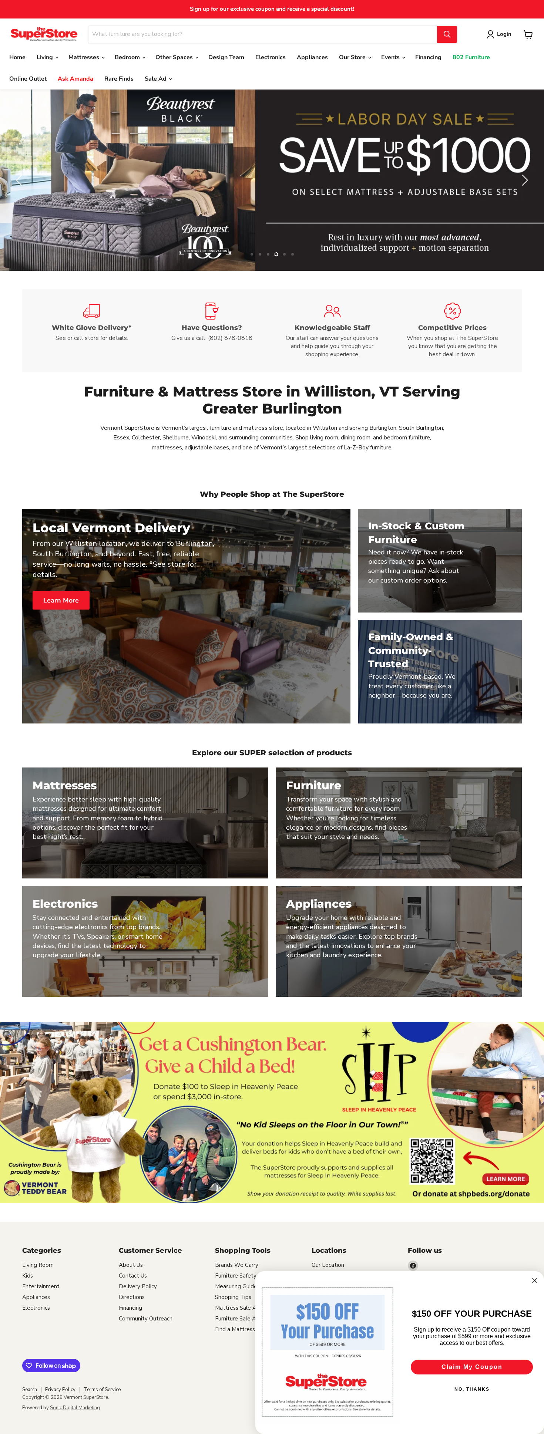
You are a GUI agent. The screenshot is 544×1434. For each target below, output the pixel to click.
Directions (132, 1297)
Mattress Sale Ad (237, 1308)
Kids (27, 1275)
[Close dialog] (534, 1280)
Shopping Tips (233, 1297)
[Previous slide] (20, 180)
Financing (428, 57)
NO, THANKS (472, 1389)
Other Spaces (174, 57)
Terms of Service (102, 1389)
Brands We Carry (236, 1265)
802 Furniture (471, 57)
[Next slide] (523, 180)
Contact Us (133, 1275)
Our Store (353, 57)
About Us (131, 1265)
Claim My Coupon (472, 1367)
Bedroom (128, 57)
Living (45, 57)
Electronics (270, 57)
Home (17, 57)
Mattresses (84, 57)
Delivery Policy (138, 1286)
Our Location (328, 1265)
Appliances (312, 57)
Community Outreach (145, 1318)
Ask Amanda (75, 79)
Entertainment (41, 1286)
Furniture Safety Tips (242, 1275)
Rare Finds (119, 79)
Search (29, 1389)
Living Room (38, 1265)
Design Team (226, 57)
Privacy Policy (60, 1389)
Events (391, 57)
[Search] (447, 34)
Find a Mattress (235, 1329)
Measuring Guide (236, 1286)
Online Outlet (28, 79)
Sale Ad (156, 79)
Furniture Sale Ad (237, 1318)
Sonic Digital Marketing (75, 1407)
